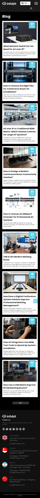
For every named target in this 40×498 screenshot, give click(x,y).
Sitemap (20, 496)
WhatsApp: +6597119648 (19, 456)
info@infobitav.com (17, 444)
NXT (20, 403)
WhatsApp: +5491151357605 (20, 470)
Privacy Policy (33, 494)
